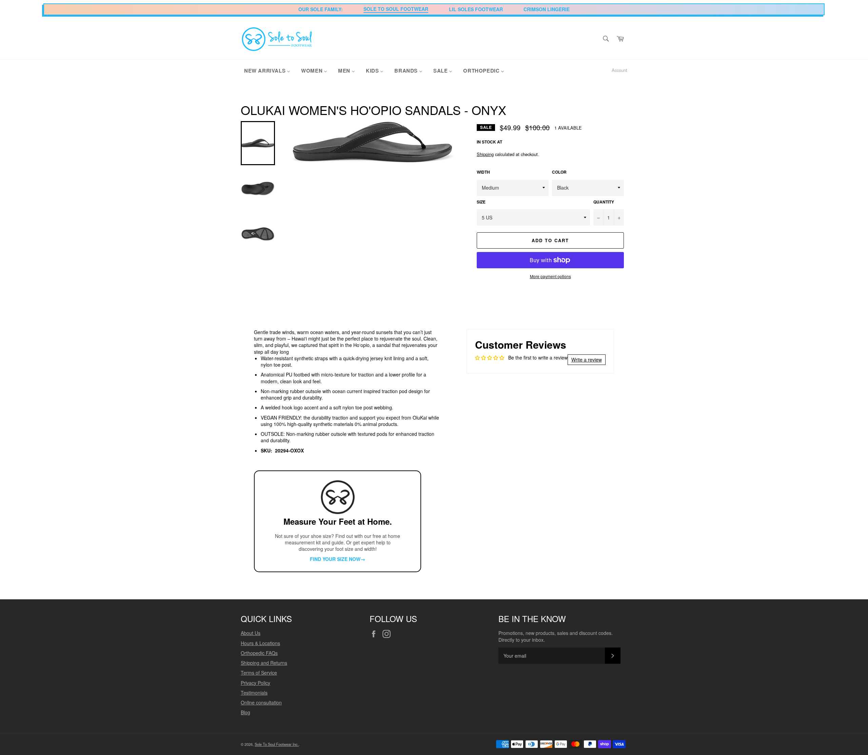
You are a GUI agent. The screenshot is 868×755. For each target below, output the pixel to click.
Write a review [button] (586, 359)
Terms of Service (259, 672)
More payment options (550, 276)
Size (481, 202)
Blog (245, 712)
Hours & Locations (260, 643)
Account (619, 70)
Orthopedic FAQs (259, 653)
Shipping (485, 154)
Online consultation (261, 702)
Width (483, 172)
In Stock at (489, 142)
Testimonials (254, 692)
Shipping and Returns (264, 662)
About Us (250, 633)
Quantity (603, 202)
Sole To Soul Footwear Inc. (277, 744)
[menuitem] (267, 70)
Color (559, 172)
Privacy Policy (255, 682)
